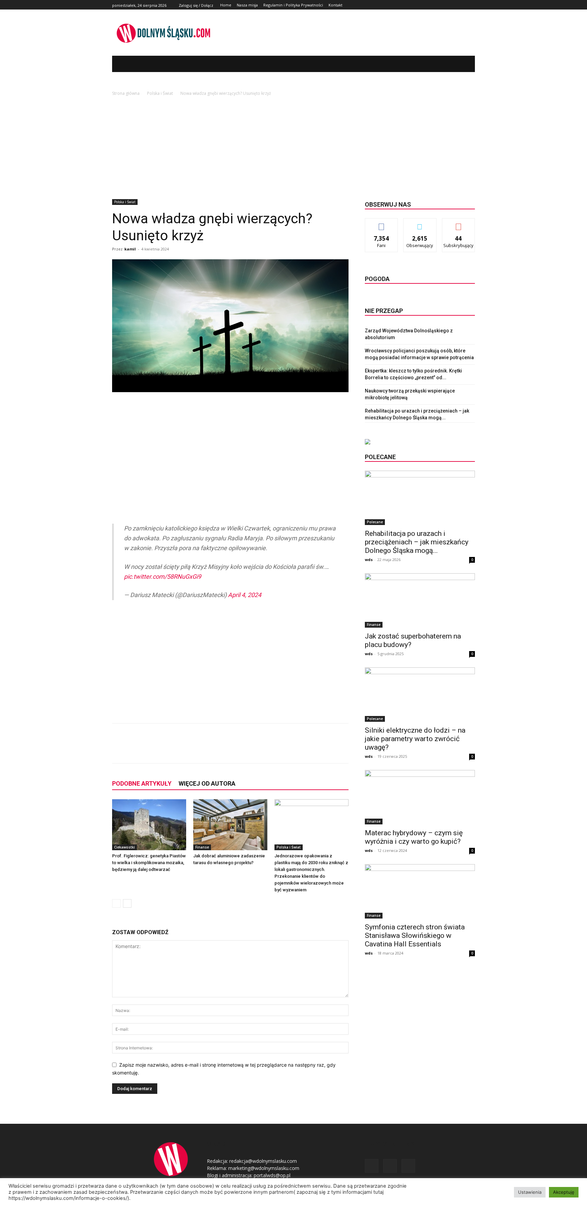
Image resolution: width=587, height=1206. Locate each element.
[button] (459, 64)
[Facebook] (456, 5)
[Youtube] (471, 5)
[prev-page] (116, 903)
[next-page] (127, 903)
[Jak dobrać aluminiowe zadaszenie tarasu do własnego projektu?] (230, 824)
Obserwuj (420, 223)
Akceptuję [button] (563, 1192)
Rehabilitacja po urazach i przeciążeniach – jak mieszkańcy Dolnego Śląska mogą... (416, 542)
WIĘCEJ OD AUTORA (207, 783)
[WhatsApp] (209, 749)
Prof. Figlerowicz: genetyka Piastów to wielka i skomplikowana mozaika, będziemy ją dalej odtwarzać (149, 862)
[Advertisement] (293, 148)
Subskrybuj (458, 223)
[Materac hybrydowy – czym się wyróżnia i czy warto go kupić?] (420, 797)
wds (369, 559)
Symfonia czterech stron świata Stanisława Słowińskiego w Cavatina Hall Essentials (415, 935)
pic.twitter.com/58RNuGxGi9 (162, 576)
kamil (130, 248)
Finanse (202, 847)
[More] (225, 749)
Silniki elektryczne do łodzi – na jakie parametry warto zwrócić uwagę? (415, 738)
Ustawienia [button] (529, 1192)
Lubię (381, 223)
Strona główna (126, 93)
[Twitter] (463, 5)
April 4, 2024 (244, 594)
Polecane (375, 522)
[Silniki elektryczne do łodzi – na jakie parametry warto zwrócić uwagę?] (420, 694)
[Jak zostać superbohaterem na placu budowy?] (420, 600)
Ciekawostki (124, 847)
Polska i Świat (160, 93)
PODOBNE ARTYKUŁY (142, 783)
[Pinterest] (193, 749)
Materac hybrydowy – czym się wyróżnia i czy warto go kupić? (414, 837)
